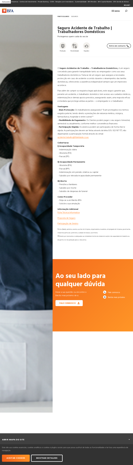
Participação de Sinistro (68, 223)
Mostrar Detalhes (47, 458)
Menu (117, 11)
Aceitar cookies (15, 458)
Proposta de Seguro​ (66, 218)
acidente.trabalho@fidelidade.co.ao (73, 137)
